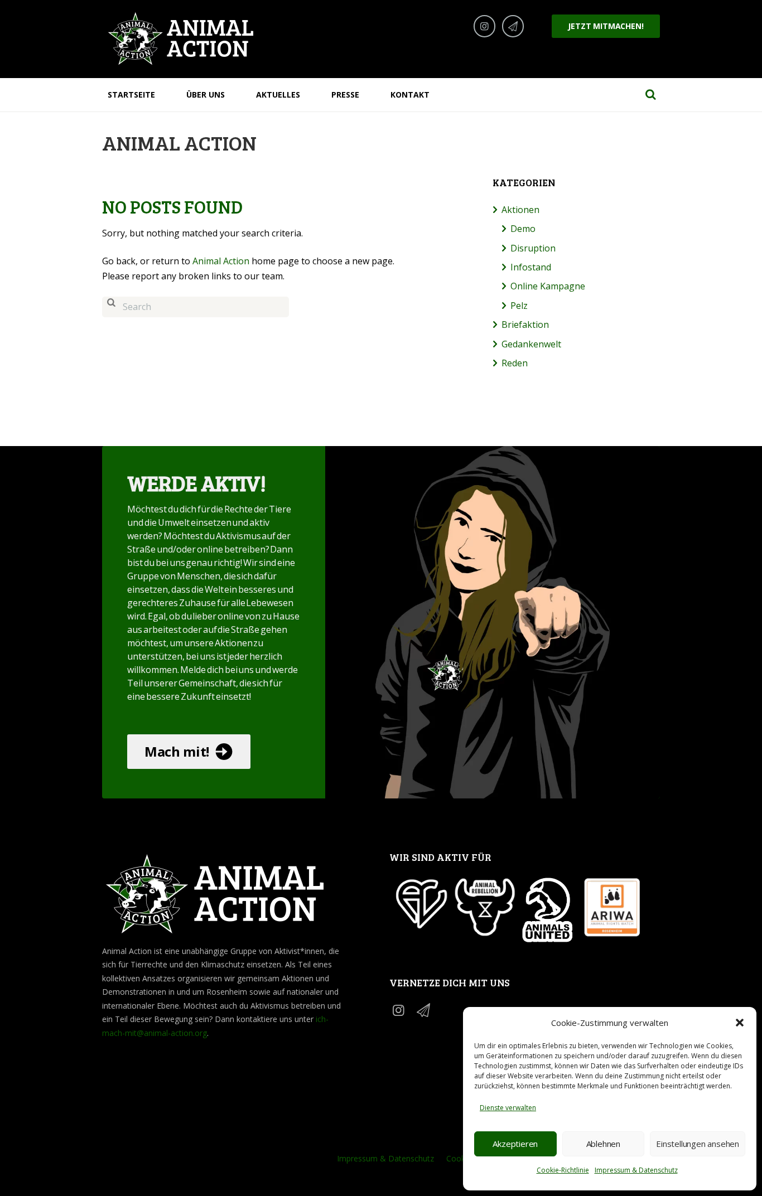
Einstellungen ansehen (697, 1143)
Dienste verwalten (508, 1107)
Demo (523, 228)
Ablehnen (603, 1143)
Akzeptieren (515, 1143)
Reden (514, 363)
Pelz (519, 305)
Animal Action (220, 261)
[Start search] (111, 307)
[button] (739, 1022)
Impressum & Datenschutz (636, 1170)
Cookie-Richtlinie (563, 1170)
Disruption (533, 248)
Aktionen (520, 210)
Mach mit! (176, 751)
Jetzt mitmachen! (605, 26)
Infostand (530, 267)
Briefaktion (525, 324)
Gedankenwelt (531, 344)
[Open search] (650, 94)
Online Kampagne (547, 286)
